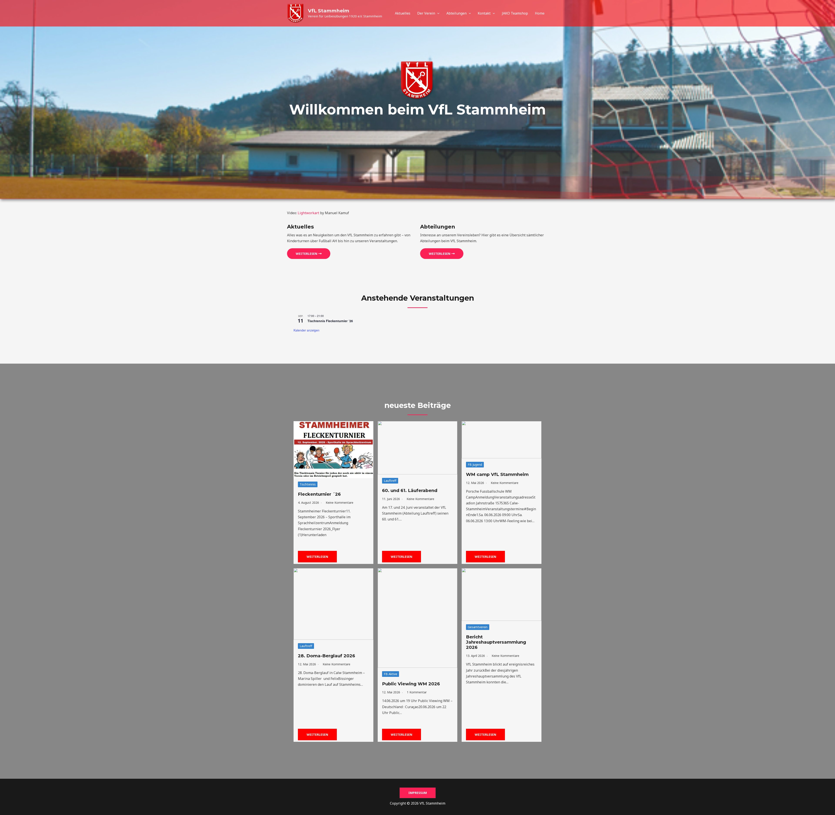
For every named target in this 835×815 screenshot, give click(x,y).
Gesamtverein (478, 627)
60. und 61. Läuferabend (409, 490)
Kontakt (484, 13)
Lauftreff (390, 481)
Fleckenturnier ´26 (319, 494)
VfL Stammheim (328, 11)
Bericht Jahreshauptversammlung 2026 (496, 642)
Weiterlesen (317, 557)
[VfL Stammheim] (295, 12)
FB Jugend (475, 464)
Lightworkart (308, 212)
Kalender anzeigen (306, 330)
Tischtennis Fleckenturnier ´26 (330, 321)
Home (539, 13)
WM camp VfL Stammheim (497, 474)
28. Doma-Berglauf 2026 (326, 655)
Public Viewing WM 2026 (411, 683)
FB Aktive (390, 674)
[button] (437, 13)
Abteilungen (456, 13)
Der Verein (426, 13)
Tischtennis (308, 484)
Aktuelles (402, 13)
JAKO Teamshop (515, 13)
